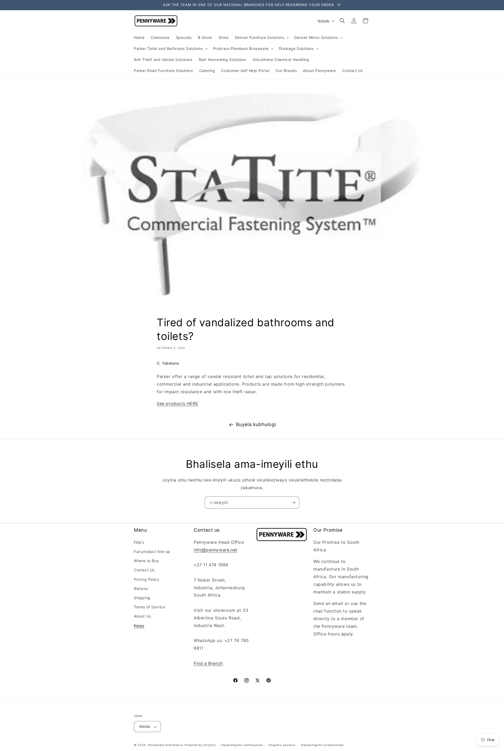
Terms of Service (149, 607)
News (139, 625)
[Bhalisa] (293, 502)
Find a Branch (208, 663)
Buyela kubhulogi (256, 424)
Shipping (142, 597)
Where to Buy (146, 560)
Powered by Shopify (200, 745)
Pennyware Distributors (165, 745)
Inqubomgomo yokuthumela (322, 745)
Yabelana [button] (170, 363)
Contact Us (144, 570)
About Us (142, 616)
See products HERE (177, 403)
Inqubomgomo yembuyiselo (242, 745)
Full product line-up (152, 551)
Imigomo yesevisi (282, 745)
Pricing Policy (146, 579)
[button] (261, 37)
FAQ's (139, 542)
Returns (141, 588)
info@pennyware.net (215, 549)
